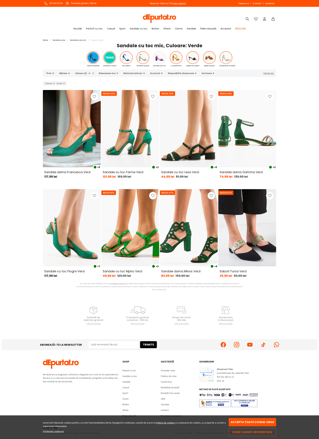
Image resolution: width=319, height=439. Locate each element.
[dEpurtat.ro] (159, 18)
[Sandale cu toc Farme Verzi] (130, 128)
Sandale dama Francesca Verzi (67, 172)
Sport (122, 28)
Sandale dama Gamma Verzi (241, 172)
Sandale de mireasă (227, 66)
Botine (155, 28)
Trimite (148, 345)
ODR (163, 398)
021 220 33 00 (56, 3)
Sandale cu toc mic (78, 40)
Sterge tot (268, 73)
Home (45, 40)
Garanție (165, 404)
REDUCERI (240, 28)
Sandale (191, 28)
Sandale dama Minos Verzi (181, 271)
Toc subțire (126, 66)
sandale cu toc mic (118, 283)
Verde (59, 83)
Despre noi (244, 3)
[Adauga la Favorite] (94, 96)
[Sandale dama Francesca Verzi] (72, 128)
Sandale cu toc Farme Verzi (123, 172)
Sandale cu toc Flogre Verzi (64, 271)
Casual (111, 28)
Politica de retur (169, 376)
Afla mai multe (94, 323)
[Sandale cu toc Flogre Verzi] (72, 227)
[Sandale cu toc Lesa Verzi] (189, 128)
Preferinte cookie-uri (53, 431)
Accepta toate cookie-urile (252, 422)
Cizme (178, 28)
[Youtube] (250, 344)
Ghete (167, 28)
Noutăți (77, 28)
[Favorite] (256, 19)
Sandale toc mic (159, 66)
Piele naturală (208, 28)
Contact (257, 3)
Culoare (49, 83)
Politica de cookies (165, 422)
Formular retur (168, 370)
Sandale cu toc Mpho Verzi (122, 271)
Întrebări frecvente (170, 393)
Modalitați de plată (170, 387)
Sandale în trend (109, 66)
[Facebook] (223, 344)
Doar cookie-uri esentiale (252, 432)
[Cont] (264, 19)
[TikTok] (263, 344)
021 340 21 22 (227, 376)
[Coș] (273, 19)
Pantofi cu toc (94, 28)
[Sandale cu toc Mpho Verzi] (130, 227)
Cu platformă (176, 66)
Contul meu (166, 381)
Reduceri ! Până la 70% (168, 3)
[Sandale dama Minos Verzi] (189, 227)
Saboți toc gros (209, 66)
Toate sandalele (93, 66)
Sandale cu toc (138, 28)
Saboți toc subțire (192, 66)
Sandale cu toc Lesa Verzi (180, 172)
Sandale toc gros (143, 66)
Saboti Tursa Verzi (233, 271)
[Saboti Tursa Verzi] (247, 227)
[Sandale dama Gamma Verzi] (247, 128)
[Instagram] (236, 344)
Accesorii (225, 28)
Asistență (269, 3)
